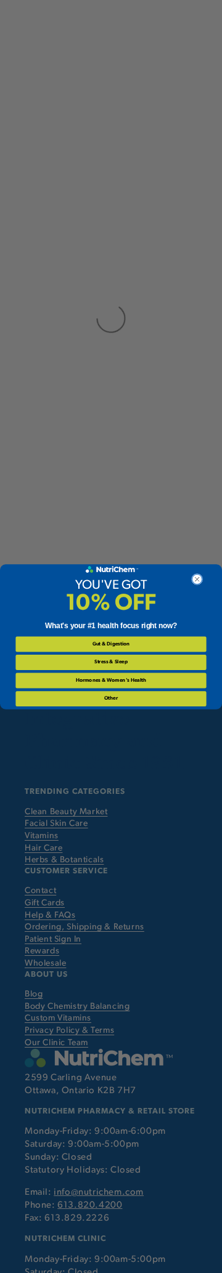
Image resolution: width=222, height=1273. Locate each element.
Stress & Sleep (111, 662)
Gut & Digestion (111, 643)
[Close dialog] (197, 579)
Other (111, 698)
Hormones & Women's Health (111, 679)
